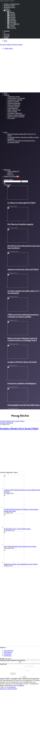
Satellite (37, 673)
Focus (5, 132)
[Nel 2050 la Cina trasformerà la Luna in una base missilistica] (17, 242)
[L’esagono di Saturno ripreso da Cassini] (17, 358)
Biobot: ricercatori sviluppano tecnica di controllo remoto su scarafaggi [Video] (22, 339)
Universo (29, 676)
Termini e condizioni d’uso (11, 4)
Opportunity (24, 673)
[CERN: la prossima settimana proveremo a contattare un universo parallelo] (17, 311)
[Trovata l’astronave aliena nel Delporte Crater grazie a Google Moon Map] (14, 507)
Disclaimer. (20, 685)
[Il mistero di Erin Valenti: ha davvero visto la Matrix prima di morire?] (14, 488)
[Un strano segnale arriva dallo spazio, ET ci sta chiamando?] (17, 287)
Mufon (8, 673)
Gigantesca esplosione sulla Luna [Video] (23, 269)
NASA (13, 673)
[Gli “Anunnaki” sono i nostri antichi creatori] (14, 527)
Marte (28, 670)
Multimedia (7, 169)
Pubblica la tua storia (11, 176)
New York (18, 673)
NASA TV (10, 174)
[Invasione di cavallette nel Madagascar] (17, 380)
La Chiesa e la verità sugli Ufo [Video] (21, 203)
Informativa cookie (9, 5)
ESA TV (10, 173)
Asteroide (4, 666)
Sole (8, 676)
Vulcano (34, 676)
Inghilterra (11, 670)
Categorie (6, 95)
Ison (16, 670)
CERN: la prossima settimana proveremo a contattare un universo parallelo (23, 316)
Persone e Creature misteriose (16, 115)
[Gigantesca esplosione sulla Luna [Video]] (17, 266)
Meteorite (3, 673)
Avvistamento (29, 666)
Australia (14, 666)
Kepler (20, 670)
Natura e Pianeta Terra (14, 110)
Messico (35, 670)
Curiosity (22, 668)
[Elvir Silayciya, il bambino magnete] (17, 220)
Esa (27, 668)
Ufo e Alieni (11, 118)
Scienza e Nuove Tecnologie (15, 116)
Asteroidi (10, 666)
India (7, 670)
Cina (13, 668)
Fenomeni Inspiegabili (13, 103)
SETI (5, 676)
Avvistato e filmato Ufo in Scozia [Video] (19, 428)
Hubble (3, 670)
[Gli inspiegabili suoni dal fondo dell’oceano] (17, 401)
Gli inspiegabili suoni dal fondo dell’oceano (23, 405)
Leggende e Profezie (13, 106)
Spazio (11, 676)
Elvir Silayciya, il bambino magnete (20, 224)
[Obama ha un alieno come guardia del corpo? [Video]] (14, 562)
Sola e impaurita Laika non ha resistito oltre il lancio (20, 546)
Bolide (36, 666)
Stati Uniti (16, 676)
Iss (18, 670)
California (9, 668)
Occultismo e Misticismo (14, 113)
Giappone (35, 668)
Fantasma (30, 668)
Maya (31, 670)
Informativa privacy (9, 7)
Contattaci (7, 9)
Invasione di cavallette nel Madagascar (21, 383)
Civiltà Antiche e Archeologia (16, 98)
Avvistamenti (20, 666)
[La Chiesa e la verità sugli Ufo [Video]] (17, 199)
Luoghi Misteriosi (12, 108)
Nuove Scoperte (12, 111)
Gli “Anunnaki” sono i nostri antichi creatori (17, 529)
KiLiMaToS (12, 687)
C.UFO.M (4, 668)
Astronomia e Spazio (13, 96)
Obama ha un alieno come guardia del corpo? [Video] (20, 564)
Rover (29, 673)
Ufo (24, 676)
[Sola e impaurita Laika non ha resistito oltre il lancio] (14, 545)
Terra (20, 677)
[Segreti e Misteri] (11, 44)
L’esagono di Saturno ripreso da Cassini (22, 362)
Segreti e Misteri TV (13, 171)
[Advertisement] (20, 71)
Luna (24, 670)
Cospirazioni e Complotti (14, 100)
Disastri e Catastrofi (13, 101)
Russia (33, 673)
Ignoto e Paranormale (13, 105)
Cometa (17, 668)
